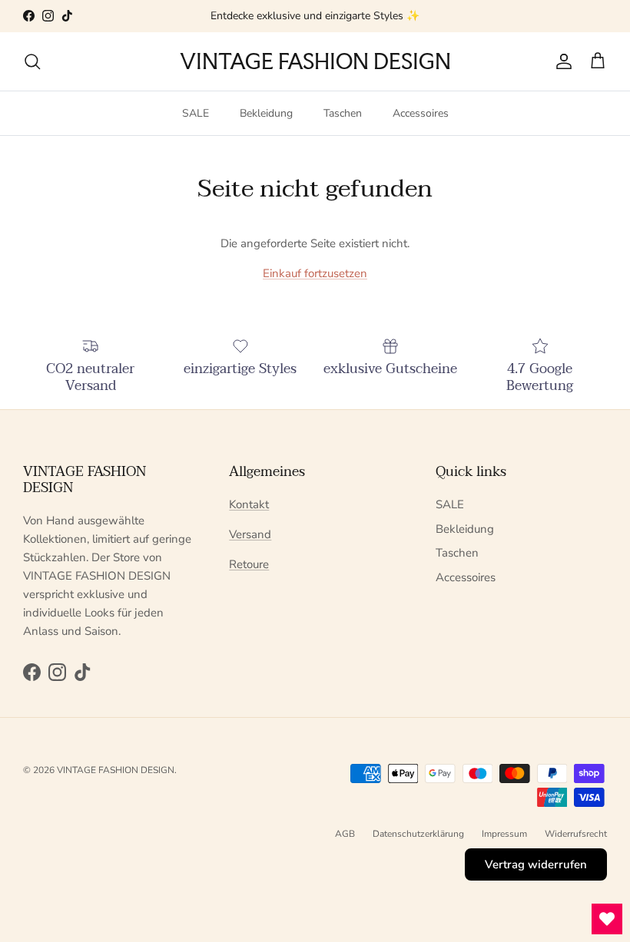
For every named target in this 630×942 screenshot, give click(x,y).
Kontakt (249, 504)
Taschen (342, 113)
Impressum (504, 834)
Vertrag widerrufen (536, 864)
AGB (345, 834)
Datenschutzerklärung (418, 834)
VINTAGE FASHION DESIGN (115, 770)
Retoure (249, 564)
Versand (250, 534)
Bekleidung (266, 113)
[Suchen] (32, 61)
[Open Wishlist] (607, 919)
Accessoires (421, 113)
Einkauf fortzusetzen (315, 273)
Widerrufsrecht (576, 834)
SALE (195, 113)
